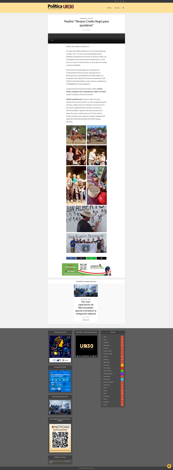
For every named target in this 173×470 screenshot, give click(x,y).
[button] (86, 344)
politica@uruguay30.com (60, 459)
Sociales (116, 8)
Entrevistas (90, 18)
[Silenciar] (93, 354)
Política (109, 8)
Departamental (83, 18)
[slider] (85, 354)
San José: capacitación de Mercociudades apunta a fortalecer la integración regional (85, 306)
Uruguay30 (92, 466)
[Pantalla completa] (95, 354)
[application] (86, 344)
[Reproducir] (77, 354)
